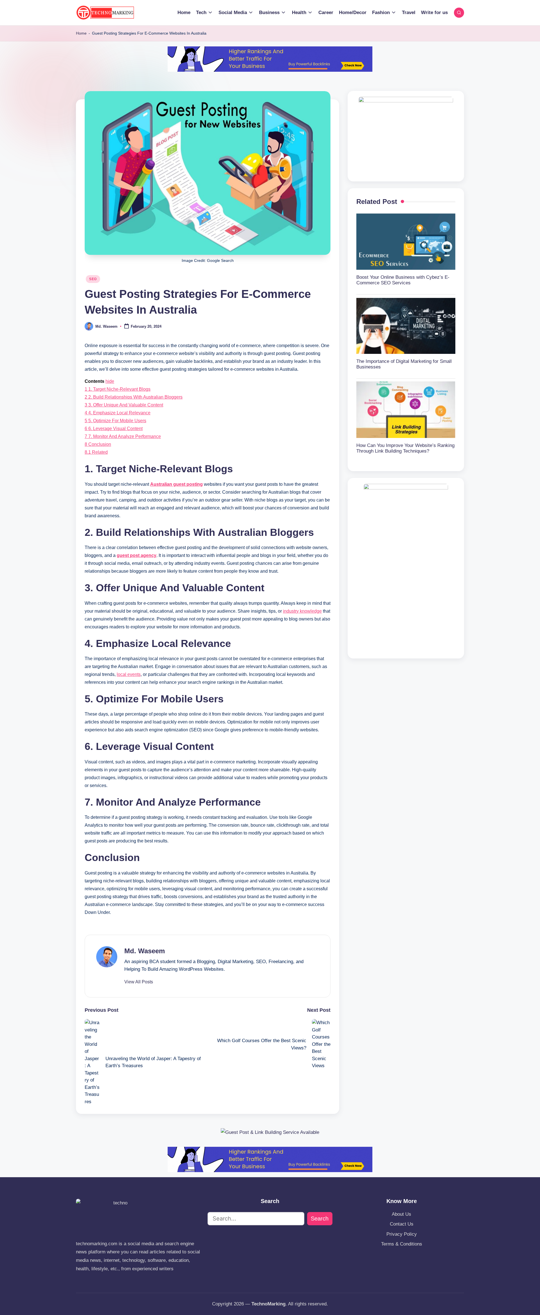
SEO (93, 279)
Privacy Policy (401, 1234)
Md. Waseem (144, 951)
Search (319, 1218)
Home (81, 33)
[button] (138, 981)
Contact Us (401, 1224)
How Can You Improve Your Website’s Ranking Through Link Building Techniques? (405, 447)
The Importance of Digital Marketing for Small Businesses (404, 363)
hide (109, 381)
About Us (401, 1214)
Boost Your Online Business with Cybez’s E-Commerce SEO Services (402, 279)
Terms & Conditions (401, 1244)
